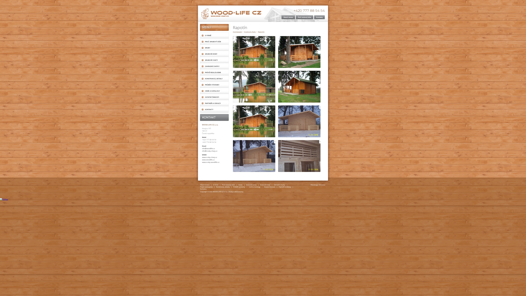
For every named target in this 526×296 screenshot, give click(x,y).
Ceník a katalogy (212, 91)
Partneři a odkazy (213, 103)
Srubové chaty (250, 32)
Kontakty (209, 109)
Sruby (207, 48)
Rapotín (261, 32)
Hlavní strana (204, 185)
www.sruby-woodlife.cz (210, 162)
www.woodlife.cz (208, 160)
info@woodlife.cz (208, 148)
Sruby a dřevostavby (236, 192)
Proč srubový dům (213, 41)
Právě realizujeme (213, 72)
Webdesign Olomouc (318, 185)
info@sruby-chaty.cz (209, 151)
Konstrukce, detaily (214, 78)
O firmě (208, 35)
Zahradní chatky (212, 66)
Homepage (237, 32)
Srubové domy (211, 54)
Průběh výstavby (212, 85)
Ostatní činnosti (212, 97)
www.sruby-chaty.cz (209, 157)
